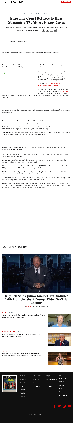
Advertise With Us (64, 395)
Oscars (61, 392)
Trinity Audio (20, 41)
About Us (23, 379)
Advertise (23, 383)
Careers (22, 389)
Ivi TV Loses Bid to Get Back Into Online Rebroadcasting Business (52, 84)
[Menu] (4, 2)
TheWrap (23, 376)
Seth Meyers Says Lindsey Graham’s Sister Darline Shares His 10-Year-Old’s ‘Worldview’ (23, 316)
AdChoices (49, 386)
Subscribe (66, 2)
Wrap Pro (37, 376)
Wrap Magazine (63, 377)
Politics (46, 14)
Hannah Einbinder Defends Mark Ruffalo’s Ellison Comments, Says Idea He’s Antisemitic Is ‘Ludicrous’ (21, 354)
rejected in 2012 (64, 91)
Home (26, 14)
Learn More (36, 386)
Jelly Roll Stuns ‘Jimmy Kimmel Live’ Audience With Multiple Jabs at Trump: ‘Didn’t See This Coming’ (36, 299)
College (61, 385)
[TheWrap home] (15, 2)
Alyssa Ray (29, 306)
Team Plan (36, 383)
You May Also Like (14, 247)
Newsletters (24, 396)
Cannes (61, 381)
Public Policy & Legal (9, 332)
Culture (5, 312)
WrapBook (23, 400)
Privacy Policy (50, 383)
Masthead (23, 393)
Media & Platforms (36, 14)
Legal (48, 376)
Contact (22, 386)
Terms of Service (51, 379)
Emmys (61, 388)
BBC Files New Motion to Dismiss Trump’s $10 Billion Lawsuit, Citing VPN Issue (22, 335)
